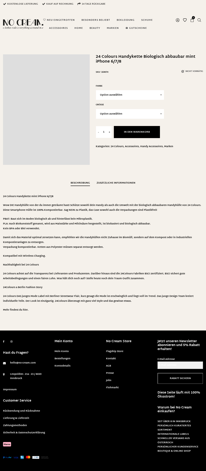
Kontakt (111, 358)
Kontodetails (62, 366)
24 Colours (117, 146)
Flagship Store (114, 351)
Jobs (108, 380)
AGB (108, 366)
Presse (110, 373)
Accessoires (132, 146)
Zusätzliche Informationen (116, 183)
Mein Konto (62, 351)
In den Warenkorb (137, 132)
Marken (168, 146)
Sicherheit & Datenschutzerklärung (24, 433)
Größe (100, 105)
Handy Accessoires (151, 146)
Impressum (10, 389)
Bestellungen (62, 358)
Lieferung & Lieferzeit (16, 418)
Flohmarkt (112, 387)
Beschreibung (80, 183)
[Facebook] (3, 342)
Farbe (99, 86)
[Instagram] (11, 342)
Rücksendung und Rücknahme (21, 411)
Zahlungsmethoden (15, 425)
